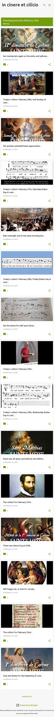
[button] (49, 65)
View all (6, 24)
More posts (27, 696)
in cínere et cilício (20, 4)
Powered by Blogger (28, 705)
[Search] (44, 5)
